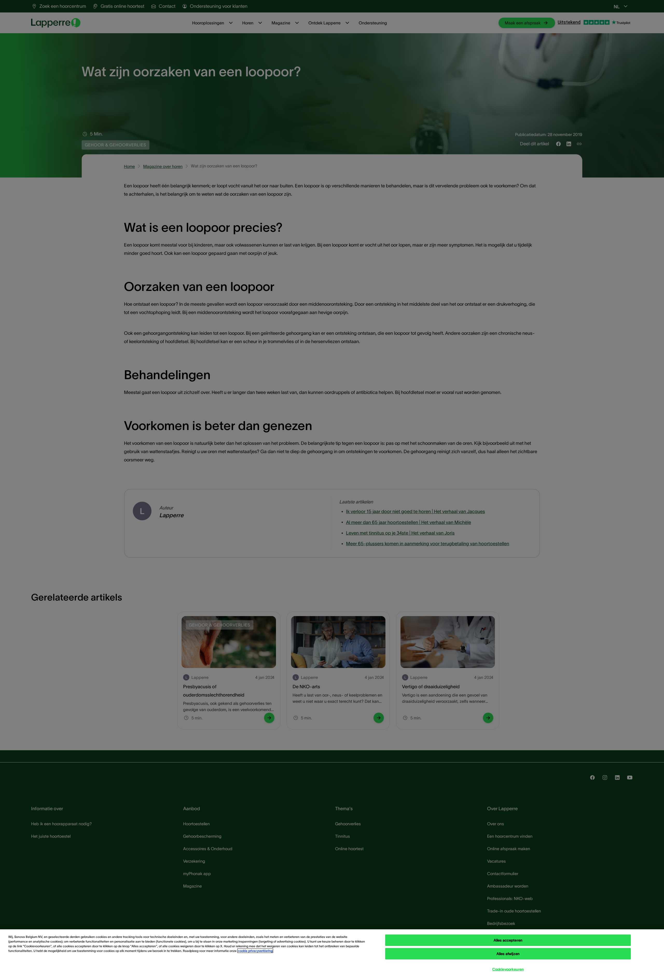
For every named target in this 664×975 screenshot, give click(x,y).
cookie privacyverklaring (255, 950)
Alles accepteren (508, 940)
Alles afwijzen (508, 954)
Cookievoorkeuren (508, 969)
